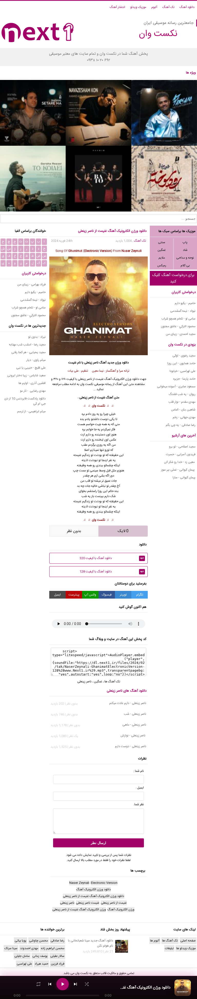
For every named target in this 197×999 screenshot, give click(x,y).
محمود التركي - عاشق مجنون (178, 326)
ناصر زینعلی (91, 362)
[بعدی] (75, 984)
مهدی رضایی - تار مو (33, 390)
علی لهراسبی (24, 963)
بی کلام (185, 265)
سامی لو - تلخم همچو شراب (178, 318)
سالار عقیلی (57, 956)
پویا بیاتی (20, 940)
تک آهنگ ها (112, 681)
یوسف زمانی (40, 956)
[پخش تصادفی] (86, 984)
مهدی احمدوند (29, 948)
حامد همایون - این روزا (181, 363)
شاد (185, 250)
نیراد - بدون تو (37, 337)
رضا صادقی (57, 940)
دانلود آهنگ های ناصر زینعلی (126, 691)
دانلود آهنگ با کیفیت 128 (112, 571)
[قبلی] (49, 984)
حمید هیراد (41, 963)
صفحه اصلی (188, 940)
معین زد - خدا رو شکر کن (179, 462)
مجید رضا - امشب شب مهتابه (27, 344)
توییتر (123, 594)
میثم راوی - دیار (36, 360)
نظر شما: (139, 804)
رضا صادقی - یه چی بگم (180, 425)
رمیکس (161, 265)
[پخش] (62, 984)
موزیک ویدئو (138, 7)
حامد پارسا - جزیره (184, 378)
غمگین (161, 250)
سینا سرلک (10, 948)
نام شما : (138, 771)
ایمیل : (140, 787)
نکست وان (98, 405)
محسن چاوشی (38, 940)
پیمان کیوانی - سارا (184, 477)
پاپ (185, 242)
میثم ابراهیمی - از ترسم (31, 411)
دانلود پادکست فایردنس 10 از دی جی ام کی (25, 401)
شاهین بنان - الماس (183, 409)
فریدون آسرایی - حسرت (180, 454)
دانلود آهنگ (187, 7)
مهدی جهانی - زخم (184, 417)
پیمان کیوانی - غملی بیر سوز (178, 469)
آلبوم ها (155, 940)
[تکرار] (38, 984)
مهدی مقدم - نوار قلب (182, 402)
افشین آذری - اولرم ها (32, 383)
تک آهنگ (168, 7)
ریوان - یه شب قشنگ (182, 394)
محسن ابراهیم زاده (52, 948)
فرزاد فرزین (57, 963)
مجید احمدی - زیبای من (180, 334)
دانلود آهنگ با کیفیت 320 (112, 558)
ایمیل (57, 594)
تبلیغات (169, 948)
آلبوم (154, 7)
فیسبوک (107, 594)
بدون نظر (74, 531)
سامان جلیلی (22, 956)
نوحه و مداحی (185, 257)
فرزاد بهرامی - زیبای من (31, 284)
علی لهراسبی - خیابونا (182, 371)
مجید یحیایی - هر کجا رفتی (28, 352)
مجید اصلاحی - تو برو (182, 446)
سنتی (161, 242)
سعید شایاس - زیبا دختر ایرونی (26, 375)
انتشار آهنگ (117, 7)
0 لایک (123, 531)
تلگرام (139, 594)
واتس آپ (90, 594)
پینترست (74, 594)
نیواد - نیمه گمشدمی (182, 311)
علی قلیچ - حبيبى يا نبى (31, 367)
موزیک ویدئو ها (186, 948)
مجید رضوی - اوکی (183, 355)
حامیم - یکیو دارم (185, 303)
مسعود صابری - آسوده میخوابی (176, 386)
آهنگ (102, 362)
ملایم (162, 257)
